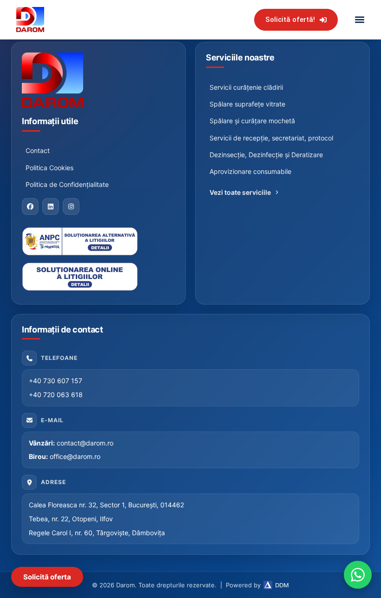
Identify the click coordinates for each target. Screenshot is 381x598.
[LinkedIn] (50, 206)
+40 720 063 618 (56, 395)
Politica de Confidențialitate (67, 184)
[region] (121, 508)
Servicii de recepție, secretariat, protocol (271, 138)
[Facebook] (30, 206)
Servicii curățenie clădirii (246, 87)
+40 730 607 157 (55, 381)
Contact (38, 150)
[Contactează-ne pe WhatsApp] (358, 575)
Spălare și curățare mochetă (252, 121)
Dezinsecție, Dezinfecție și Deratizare (266, 155)
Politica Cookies (49, 168)
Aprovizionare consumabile (250, 171)
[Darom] (98, 80)
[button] (359, 19)
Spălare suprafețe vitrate (247, 104)
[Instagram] (71, 206)
